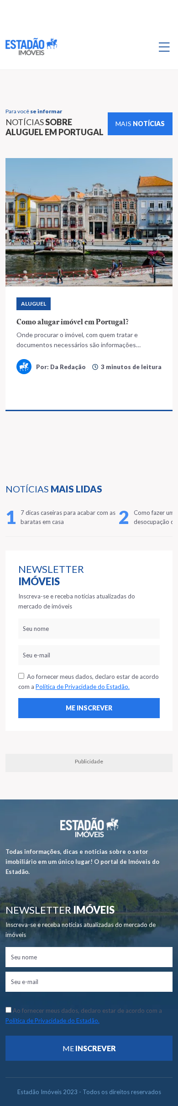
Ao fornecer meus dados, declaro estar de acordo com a (88, 681)
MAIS (140, 123)
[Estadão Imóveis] (31, 46)
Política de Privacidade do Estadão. (83, 686)
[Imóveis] (89, 827)
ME (89, 1048)
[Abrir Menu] (164, 46)
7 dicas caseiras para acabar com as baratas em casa (68, 517)
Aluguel (33, 303)
